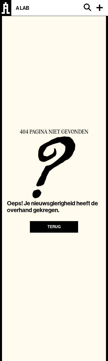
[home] (5, 8)
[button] (100, 8)
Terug (54, 227)
